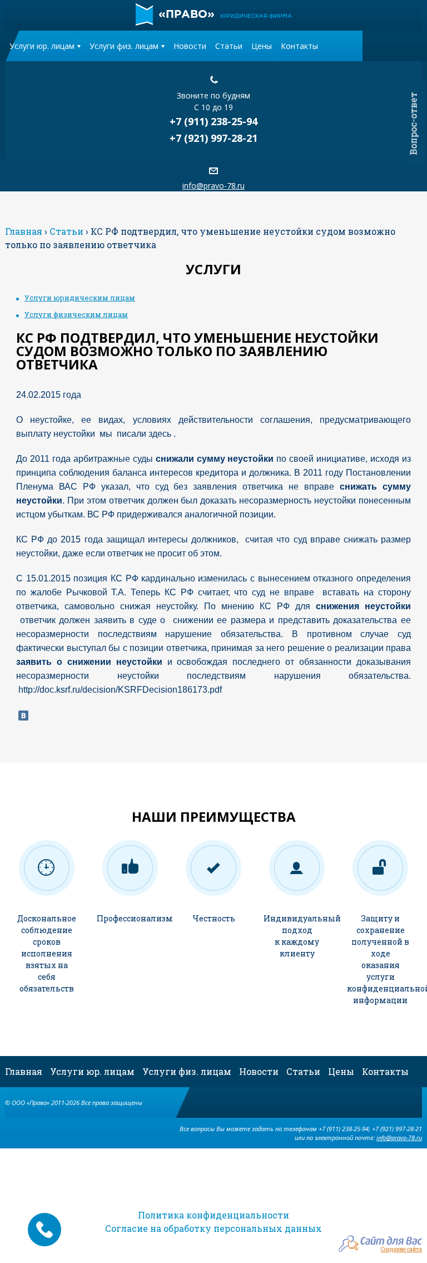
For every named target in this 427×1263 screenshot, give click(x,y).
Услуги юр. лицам (42, 46)
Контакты (299, 46)
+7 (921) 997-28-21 (213, 138)
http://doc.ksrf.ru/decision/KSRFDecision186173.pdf (120, 689)
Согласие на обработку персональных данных (213, 1228)
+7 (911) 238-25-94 (213, 121)
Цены (261, 46)
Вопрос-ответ (413, 123)
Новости (189, 46)
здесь (159, 433)
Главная (23, 1071)
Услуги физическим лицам (76, 314)
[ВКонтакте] (23, 716)
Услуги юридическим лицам (79, 298)
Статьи (228, 46)
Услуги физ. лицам (124, 46)
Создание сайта (401, 1249)
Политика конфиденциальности (213, 1215)
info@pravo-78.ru (213, 185)
